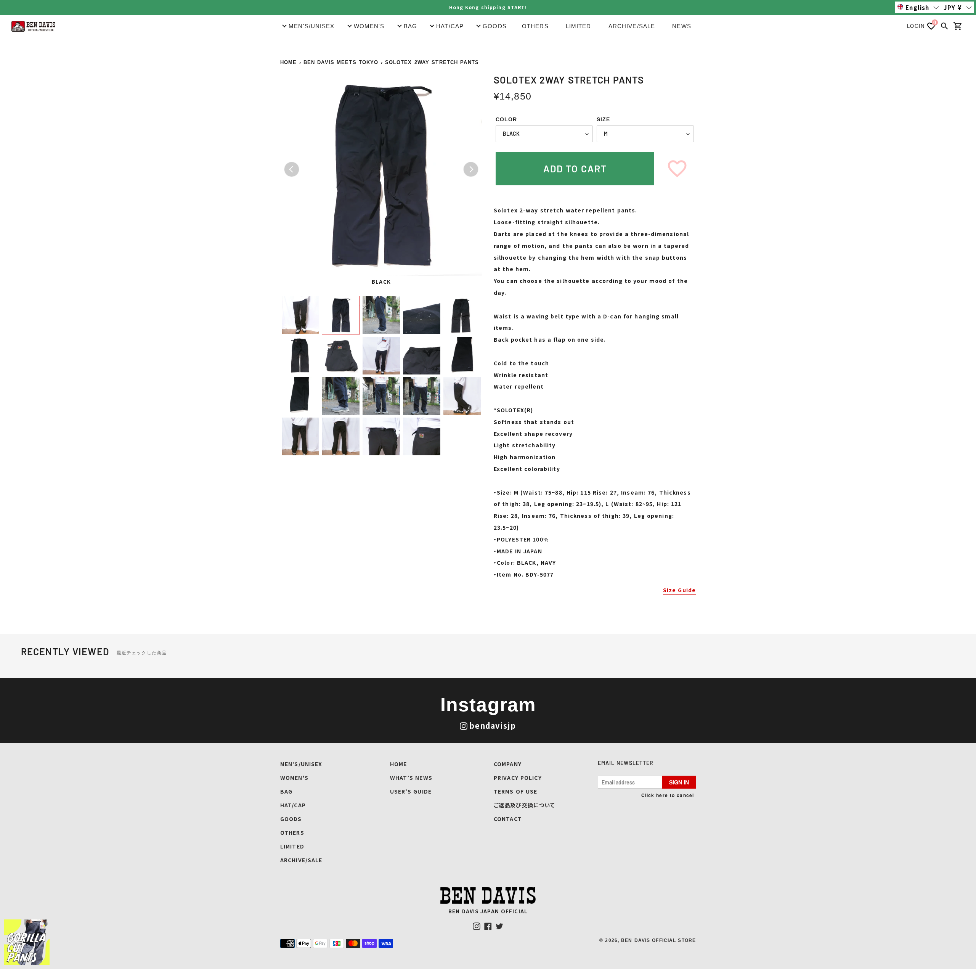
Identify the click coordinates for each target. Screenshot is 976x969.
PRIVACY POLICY (518, 777)
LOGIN (916, 26)
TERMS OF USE (515, 791)
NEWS (681, 26)
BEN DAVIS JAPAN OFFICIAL (488, 911)
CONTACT (508, 819)
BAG (286, 791)
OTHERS (535, 26)
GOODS (291, 819)
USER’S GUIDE (411, 791)
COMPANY (508, 764)
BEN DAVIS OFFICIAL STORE (658, 940)
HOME (288, 62)
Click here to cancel (667, 795)
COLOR (506, 119)
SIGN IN (679, 782)
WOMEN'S (294, 777)
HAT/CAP (293, 805)
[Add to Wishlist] (677, 168)
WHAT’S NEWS (411, 777)
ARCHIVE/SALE (631, 26)
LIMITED (578, 26)
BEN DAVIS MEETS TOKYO (341, 62)
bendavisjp (492, 725)
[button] (918, 7)
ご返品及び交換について (524, 805)
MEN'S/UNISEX (301, 764)
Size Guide (679, 590)
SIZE (603, 119)
